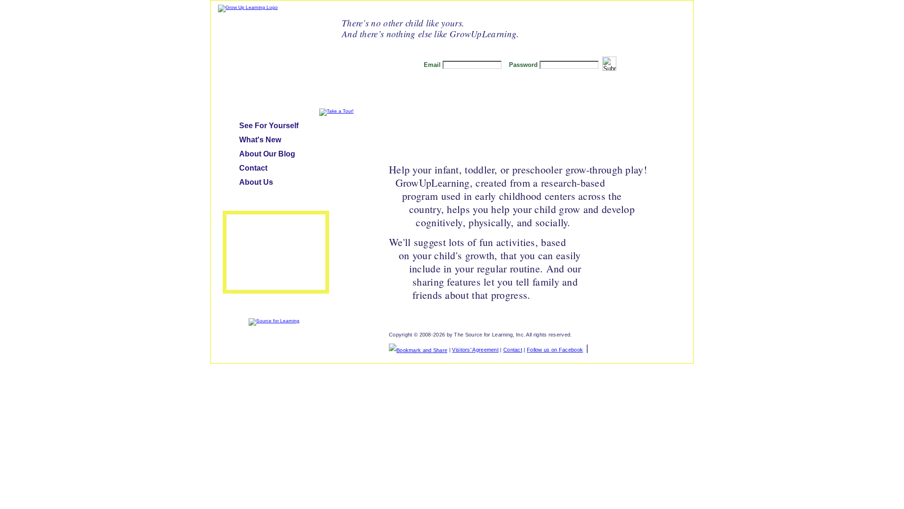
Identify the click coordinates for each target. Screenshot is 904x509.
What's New (260, 140)
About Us (256, 182)
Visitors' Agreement (475, 350)
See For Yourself (269, 126)
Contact (253, 168)
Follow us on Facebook (555, 350)
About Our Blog (267, 154)
